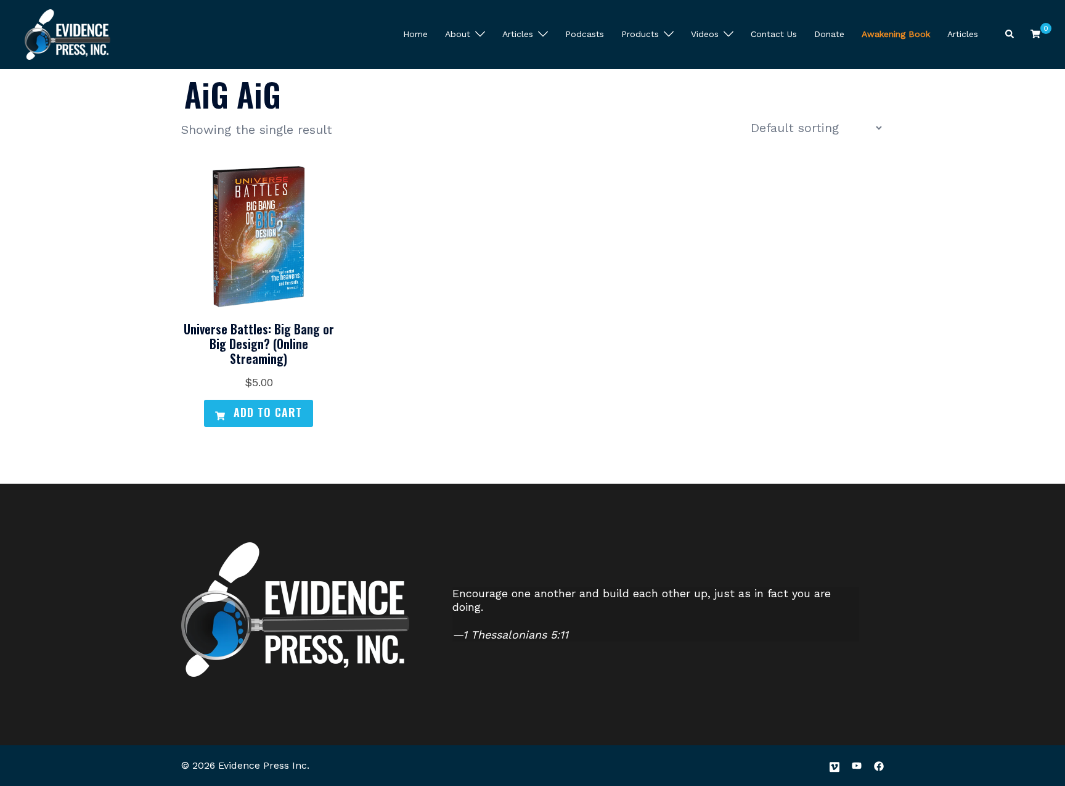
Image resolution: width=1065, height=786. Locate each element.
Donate (829, 34)
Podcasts (584, 34)
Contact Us (774, 34)
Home (415, 34)
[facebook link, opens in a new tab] (879, 765)
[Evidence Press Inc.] (67, 33)
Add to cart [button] (266, 412)
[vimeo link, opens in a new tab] (834, 765)
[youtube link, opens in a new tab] (857, 765)
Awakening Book (896, 34)
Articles (517, 34)
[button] (1010, 35)
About (457, 34)
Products (640, 34)
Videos (705, 34)
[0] (1035, 34)
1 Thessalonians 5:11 (515, 634)
